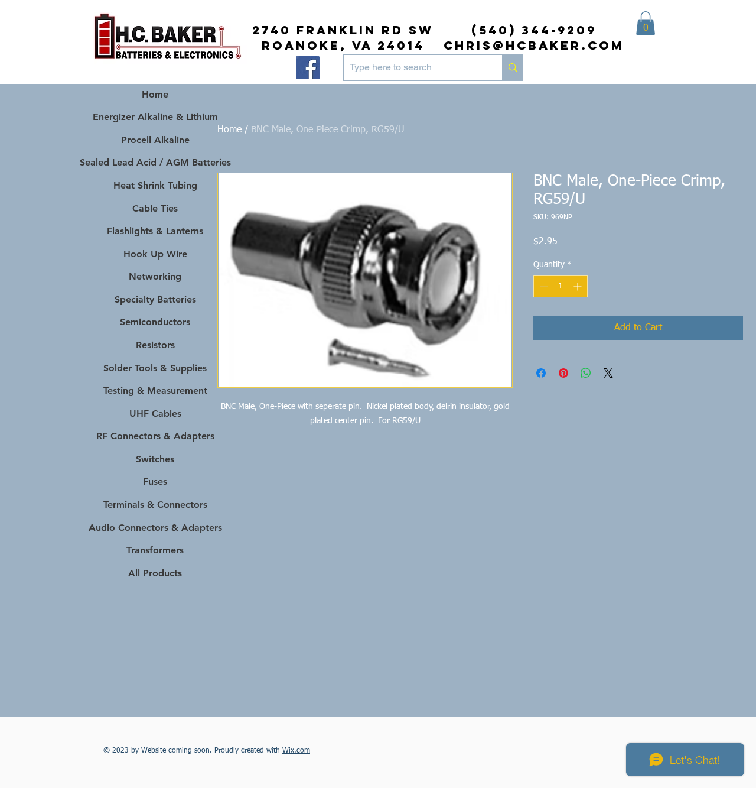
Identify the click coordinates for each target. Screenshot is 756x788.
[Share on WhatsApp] (586, 373)
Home (229, 130)
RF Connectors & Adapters (155, 436)
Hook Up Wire (155, 254)
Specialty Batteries (155, 299)
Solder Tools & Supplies (155, 368)
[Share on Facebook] (541, 373)
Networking (155, 276)
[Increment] (578, 286)
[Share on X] (608, 373)
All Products (155, 573)
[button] (646, 23)
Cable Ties (155, 208)
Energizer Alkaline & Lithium (155, 116)
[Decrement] (542, 286)
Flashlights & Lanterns (155, 230)
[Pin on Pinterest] (563, 373)
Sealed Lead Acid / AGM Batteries (155, 162)
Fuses (155, 481)
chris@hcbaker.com (534, 45)
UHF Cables (155, 413)
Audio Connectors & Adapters (155, 527)
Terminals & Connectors (155, 504)
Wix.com (296, 750)
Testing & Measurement (155, 390)
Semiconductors (155, 321)
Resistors (155, 345)
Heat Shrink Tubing (155, 185)
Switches (155, 459)
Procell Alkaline (155, 139)
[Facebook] (308, 67)
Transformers (155, 550)
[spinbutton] (560, 286)
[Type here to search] (512, 67)
